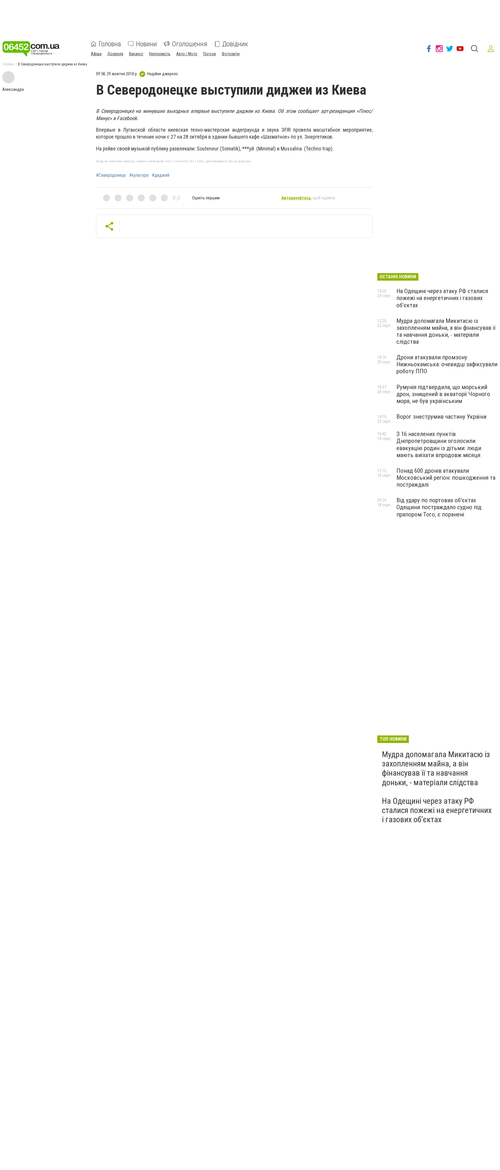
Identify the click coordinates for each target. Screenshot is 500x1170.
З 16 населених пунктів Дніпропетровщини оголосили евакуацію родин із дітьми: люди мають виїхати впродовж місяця (438, 444)
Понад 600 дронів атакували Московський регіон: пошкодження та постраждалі (445, 477)
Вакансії (136, 53)
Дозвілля (115, 53)
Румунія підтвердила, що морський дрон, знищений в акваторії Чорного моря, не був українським (443, 394)
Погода (209, 53)
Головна (110, 44)
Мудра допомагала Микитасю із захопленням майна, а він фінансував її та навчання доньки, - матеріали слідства (446, 331)
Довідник (235, 44)
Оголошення (189, 44)
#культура (138, 175)
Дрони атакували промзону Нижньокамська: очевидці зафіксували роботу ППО (446, 364)
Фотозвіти (231, 53)
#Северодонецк (111, 175)
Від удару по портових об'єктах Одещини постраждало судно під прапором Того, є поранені (438, 507)
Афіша (96, 53)
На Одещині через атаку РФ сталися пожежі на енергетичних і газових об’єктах (442, 298)
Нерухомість (159, 53)
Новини (146, 44)
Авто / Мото (186, 53)
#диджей (160, 175)
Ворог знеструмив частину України (441, 416)
